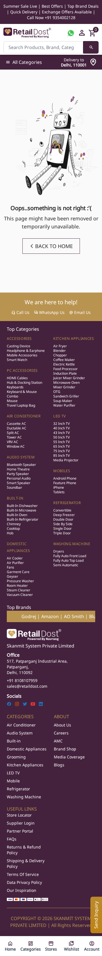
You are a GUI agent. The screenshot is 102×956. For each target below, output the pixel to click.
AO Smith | (64, 616)
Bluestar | (88, 616)
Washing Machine (71, 543)
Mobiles (61, 470)
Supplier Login (21, 823)
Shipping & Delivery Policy (25, 863)
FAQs (11, 839)
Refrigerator (67, 502)
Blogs (59, 765)
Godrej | (19, 616)
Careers (61, 733)
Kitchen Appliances (73, 338)
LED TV (59, 416)
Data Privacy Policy (24, 882)
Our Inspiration (21, 890)
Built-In (15, 498)
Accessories (19, 338)
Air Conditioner (24, 416)
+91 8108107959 (22, 680)
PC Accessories (22, 370)
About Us (62, 725)
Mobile (13, 781)
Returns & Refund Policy (24, 849)
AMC (58, 741)
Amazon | (40, 616)
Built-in (14, 741)
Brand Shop (65, 749)
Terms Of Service (23, 874)
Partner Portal (20, 831)
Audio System (21, 457)
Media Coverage (69, 757)
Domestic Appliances (26, 749)
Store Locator (19, 815)
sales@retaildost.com (27, 686)
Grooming (16, 757)
